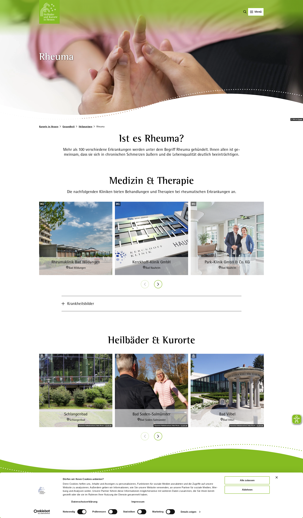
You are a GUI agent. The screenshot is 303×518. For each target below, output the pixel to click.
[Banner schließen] (277, 477)
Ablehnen (247, 489)
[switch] (112, 511)
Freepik (300, 119)
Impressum (138, 501)
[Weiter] (158, 284)
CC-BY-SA (108, 425)
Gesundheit (68, 126)
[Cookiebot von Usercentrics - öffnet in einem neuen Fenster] (42, 511)
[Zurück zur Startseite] (49, 12)
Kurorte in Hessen (48, 126)
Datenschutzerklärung (84, 501)
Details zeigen (188, 511)
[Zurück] (145, 284)
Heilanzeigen (85, 126)
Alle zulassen (247, 480)
